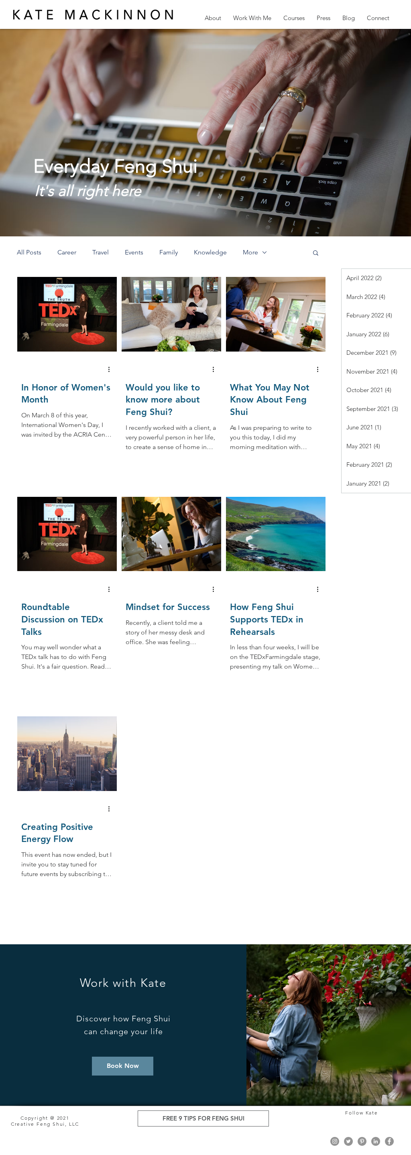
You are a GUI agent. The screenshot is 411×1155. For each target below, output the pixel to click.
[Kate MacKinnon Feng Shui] (334, 1141)
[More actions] (111, 369)
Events (134, 252)
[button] (213, 18)
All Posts (29, 252)
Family (168, 252)
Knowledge (210, 252)
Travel (100, 252)
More (250, 252)
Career (66, 252)
